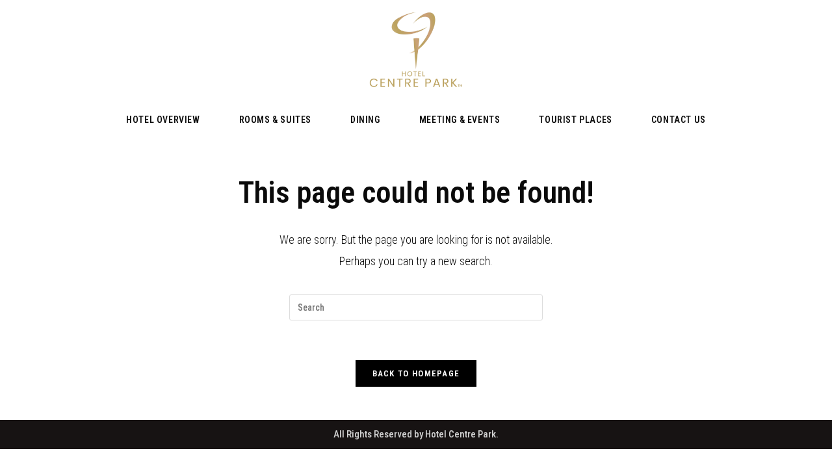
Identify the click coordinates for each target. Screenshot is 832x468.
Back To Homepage (416, 373)
